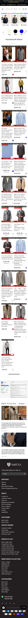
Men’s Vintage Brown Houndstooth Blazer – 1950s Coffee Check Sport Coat (7, 98)
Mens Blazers (5, 566)
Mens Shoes (5, 522)
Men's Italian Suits (6, 542)
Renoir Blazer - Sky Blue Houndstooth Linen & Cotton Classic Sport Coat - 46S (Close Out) (7, 164)
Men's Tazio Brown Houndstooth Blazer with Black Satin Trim (7, 257)
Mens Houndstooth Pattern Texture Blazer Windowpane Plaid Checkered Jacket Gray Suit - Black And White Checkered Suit (20, 166)
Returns (3, 482)
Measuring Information (7, 502)
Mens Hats (4, 582)
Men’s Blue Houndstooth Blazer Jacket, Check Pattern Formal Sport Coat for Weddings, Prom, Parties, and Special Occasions (7, 133)
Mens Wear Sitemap (7, 486)
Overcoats (4, 570)
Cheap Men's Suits (6, 544)
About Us (4, 500)
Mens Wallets (5, 590)
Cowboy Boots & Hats (7, 548)
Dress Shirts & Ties (6, 572)
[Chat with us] (26, 2)
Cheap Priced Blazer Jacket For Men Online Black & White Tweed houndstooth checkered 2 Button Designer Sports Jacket (7, 293)
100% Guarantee (6, 504)
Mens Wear (4, 592)
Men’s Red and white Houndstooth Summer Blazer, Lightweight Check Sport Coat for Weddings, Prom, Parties (7, 68)
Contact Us (4, 496)
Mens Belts (4, 584)
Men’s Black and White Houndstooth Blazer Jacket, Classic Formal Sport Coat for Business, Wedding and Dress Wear (7, 362)
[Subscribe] (24, 473)
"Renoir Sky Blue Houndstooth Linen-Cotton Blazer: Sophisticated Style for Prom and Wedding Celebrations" (20, 260)
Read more (4, 430)
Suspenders (4, 588)
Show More (21, 403)
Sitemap (3, 484)
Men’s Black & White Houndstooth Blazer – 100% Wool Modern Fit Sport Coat (20, 66)
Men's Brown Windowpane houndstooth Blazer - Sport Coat (7, 324)
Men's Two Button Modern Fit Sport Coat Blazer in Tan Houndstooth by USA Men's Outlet (20, 197)
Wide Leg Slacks (6, 574)
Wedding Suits (5, 564)
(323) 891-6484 (8, 598)
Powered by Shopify (19, 607)
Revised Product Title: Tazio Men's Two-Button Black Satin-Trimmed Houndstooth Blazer (6, 227)
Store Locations (5, 506)
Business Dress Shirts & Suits (9, 554)
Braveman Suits (5, 534)
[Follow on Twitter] (6, 603)
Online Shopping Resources (9, 488)
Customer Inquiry (6, 498)
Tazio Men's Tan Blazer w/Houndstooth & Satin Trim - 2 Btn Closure (19, 227)
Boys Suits (4, 568)
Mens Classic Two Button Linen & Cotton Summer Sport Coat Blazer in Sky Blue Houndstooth (20, 131)
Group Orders (5, 508)
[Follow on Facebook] (2, 603)
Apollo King (4, 530)
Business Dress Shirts (7, 550)
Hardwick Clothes (6, 528)
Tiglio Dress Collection (7, 532)
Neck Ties (4, 586)
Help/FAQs (4, 512)
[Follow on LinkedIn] (14, 603)
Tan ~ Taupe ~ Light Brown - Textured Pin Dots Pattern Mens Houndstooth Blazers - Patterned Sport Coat (20, 292)
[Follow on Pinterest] (10, 603)
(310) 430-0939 (8, 596)
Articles (3, 510)
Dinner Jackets (5, 562)
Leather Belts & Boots (7, 546)
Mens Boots (4, 520)
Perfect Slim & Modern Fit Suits (10, 552)
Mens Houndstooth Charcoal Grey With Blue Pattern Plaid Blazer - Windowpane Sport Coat (7, 197)
